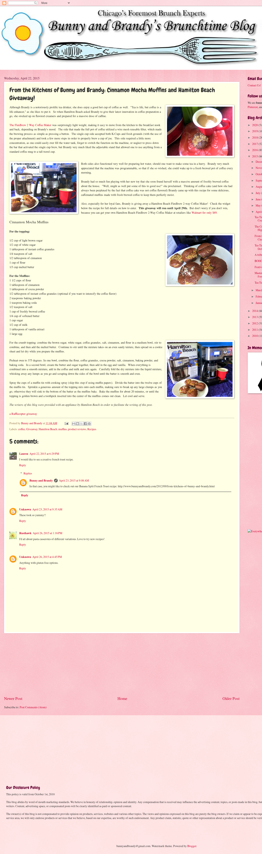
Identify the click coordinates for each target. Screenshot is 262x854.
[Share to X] (81, 424)
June (258, 199)
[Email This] (74, 424)
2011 (255, 330)
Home (122, 698)
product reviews (77, 429)
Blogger (191, 846)
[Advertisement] (121, 664)
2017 (255, 144)
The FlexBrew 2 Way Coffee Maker (30, 125)
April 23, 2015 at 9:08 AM (74, 480)
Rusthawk (25, 533)
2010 (255, 336)
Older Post (230, 698)
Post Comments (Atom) (33, 707)
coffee (21, 429)
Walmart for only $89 (204, 212)
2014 (255, 311)
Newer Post (13, 698)
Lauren (23, 454)
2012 (255, 323)
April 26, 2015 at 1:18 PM (47, 533)
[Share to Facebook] (85, 424)
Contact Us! (254, 85)
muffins (62, 429)
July (258, 193)
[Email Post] (66, 423)
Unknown (25, 509)
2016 (255, 150)
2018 (255, 137)
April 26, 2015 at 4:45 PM (47, 557)
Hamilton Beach (48, 429)
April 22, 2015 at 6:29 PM (44, 454)
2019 (255, 131)
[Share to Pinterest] (89, 424)
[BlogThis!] (78, 424)
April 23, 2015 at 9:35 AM (47, 509)
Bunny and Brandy (41, 480)
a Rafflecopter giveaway (23, 414)
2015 (255, 156)
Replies (28, 473)
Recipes (91, 429)
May (258, 205)
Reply (22, 465)
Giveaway (31, 429)
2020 (255, 125)
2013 (255, 317)
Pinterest (253, 107)
